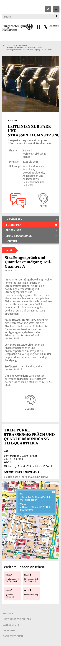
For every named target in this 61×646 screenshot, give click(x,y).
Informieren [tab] (14, 219)
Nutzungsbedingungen (17, 619)
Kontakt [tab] (12, 241)
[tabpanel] (30, 424)
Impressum (9, 630)
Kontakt (8, 613)
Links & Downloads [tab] (19, 236)
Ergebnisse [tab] (13, 230)
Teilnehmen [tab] (14, 225)
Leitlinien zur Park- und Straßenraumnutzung (24, 47)
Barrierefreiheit (13, 636)
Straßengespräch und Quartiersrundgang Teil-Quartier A (28, 261)
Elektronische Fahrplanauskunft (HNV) (26, 477)
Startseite (6, 45)
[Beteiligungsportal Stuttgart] (15, 31)
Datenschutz (11, 624)
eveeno (9, 382)
